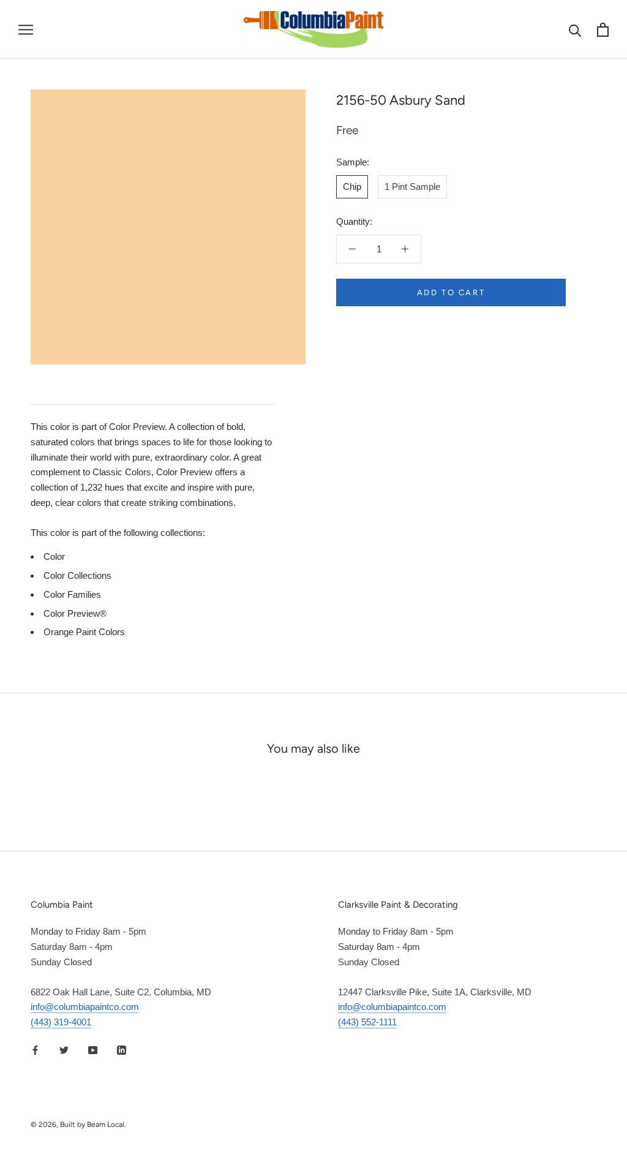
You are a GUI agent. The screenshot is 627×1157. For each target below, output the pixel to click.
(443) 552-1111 (367, 1022)
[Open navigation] (25, 29)
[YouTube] (92, 1050)
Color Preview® (75, 613)
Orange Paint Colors (84, 632)
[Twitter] (64, 1050)
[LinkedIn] (121, 1050)
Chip (352, 186)
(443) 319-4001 (61, 1022)
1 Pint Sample (412, 186)
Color (54, 556)
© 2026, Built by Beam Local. (78, 1124)
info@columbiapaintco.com (85, 1006)
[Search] (575, 29)
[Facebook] (35, 1050)
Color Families (72, 594)
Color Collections (77, 575)
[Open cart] (603, 30)
